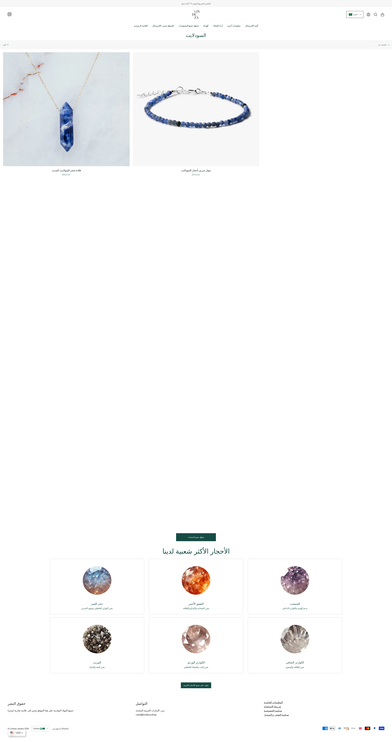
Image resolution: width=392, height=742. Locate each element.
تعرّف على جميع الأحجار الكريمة (196, 685)
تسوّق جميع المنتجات (196, 537)
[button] (163, 25)
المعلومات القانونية (273, 702)
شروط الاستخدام (272, 706)
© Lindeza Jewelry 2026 (18, 728)
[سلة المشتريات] (382, 14)
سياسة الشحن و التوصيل (276, 714)
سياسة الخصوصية (273, 710)
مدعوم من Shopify (60, 728)
